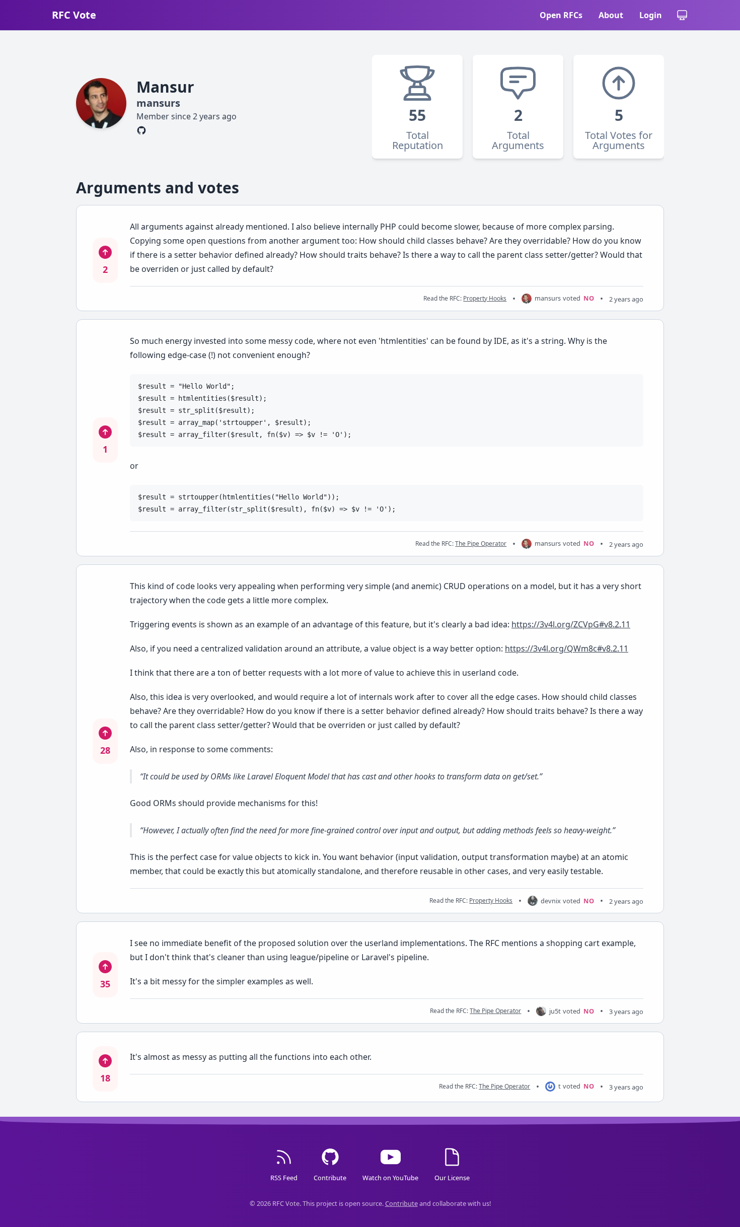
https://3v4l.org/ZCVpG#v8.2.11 (570, 624)
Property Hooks (484, 298)
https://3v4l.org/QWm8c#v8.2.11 (566, 648)
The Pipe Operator (480, 543)
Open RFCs (561, 15)
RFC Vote (74, 15)
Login (650, 15)
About (611, 15)
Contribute (401, 1203)
